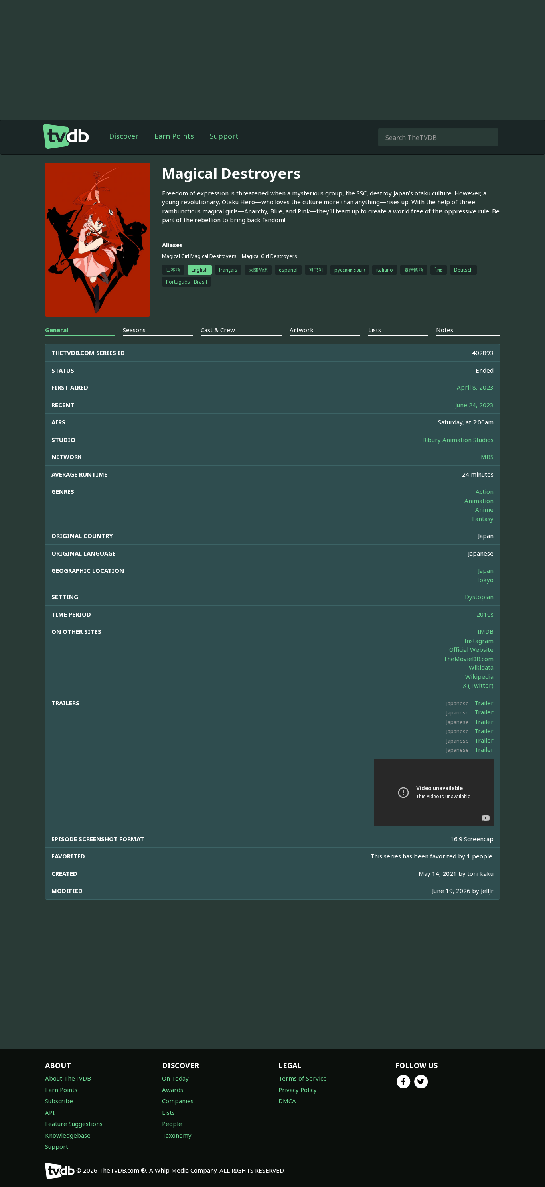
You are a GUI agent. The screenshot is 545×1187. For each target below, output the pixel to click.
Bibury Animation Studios (458, 440)
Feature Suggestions (74, 1124)
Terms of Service (302, 1078)
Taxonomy (177, 1135)
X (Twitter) (478, 685)
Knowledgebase (68, 1135)
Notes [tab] (444, 330)
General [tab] (56, 330)
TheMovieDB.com (468, 659)
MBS (487, 457)
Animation (479, 501)
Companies (178, 1101)
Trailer (484, 703)
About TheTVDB (68, 1078)
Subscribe (59, 1101)
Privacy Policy (297, 1090)
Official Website (471, 649)
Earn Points (174, 136)
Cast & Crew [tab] (218, 330)
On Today (175, 1078)
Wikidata (481, 667)
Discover (123, 136)
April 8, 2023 (475, 387)
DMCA (287, 1101)
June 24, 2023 (474, 405)
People (172, 1124)
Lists (168, 1112)
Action (485, 491)
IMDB (486, 631)
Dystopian (479, 597)
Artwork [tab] (302, 330)
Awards (172, 1090)
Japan (486, 570)
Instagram (479, 641)
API (50, 1112)
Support (224, 136)
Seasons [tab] (134, 330)
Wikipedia (479, 676)
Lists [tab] (374, 330)
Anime (484, 509)
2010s (485, 614)
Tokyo (485, 580)
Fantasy (483, 519)
